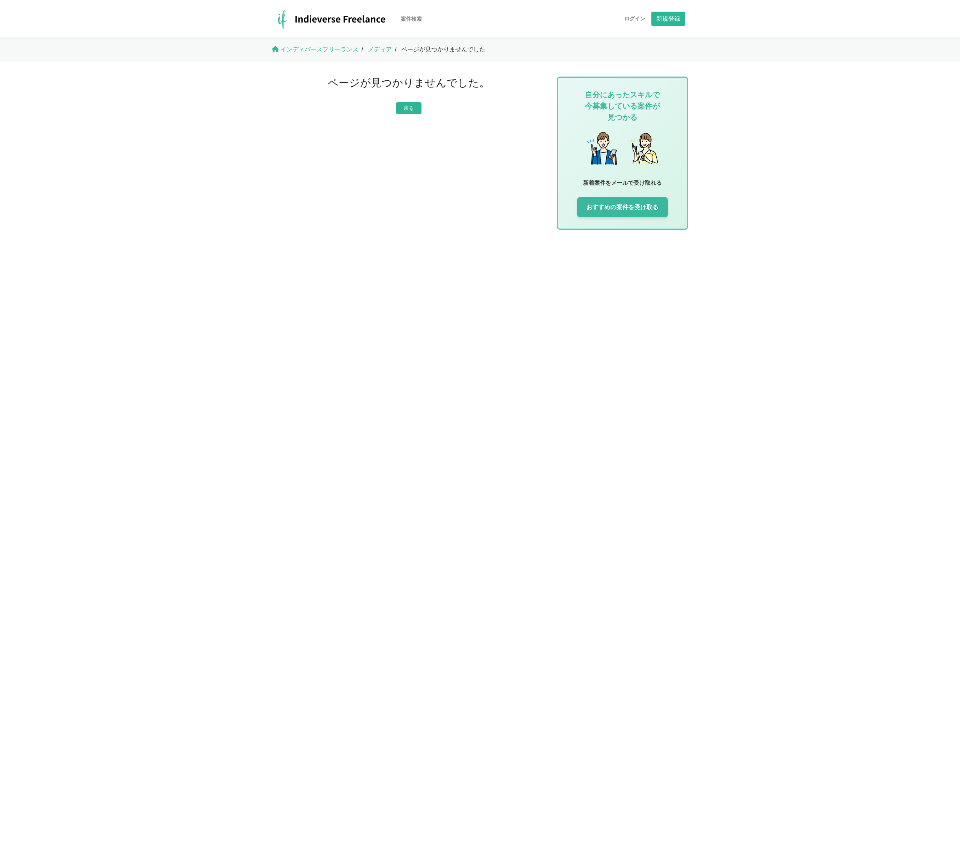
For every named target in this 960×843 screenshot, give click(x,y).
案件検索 (411, 19)
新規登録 (668, 18)
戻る (409, 108)
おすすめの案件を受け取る (622, 207)
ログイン (634, 18)
